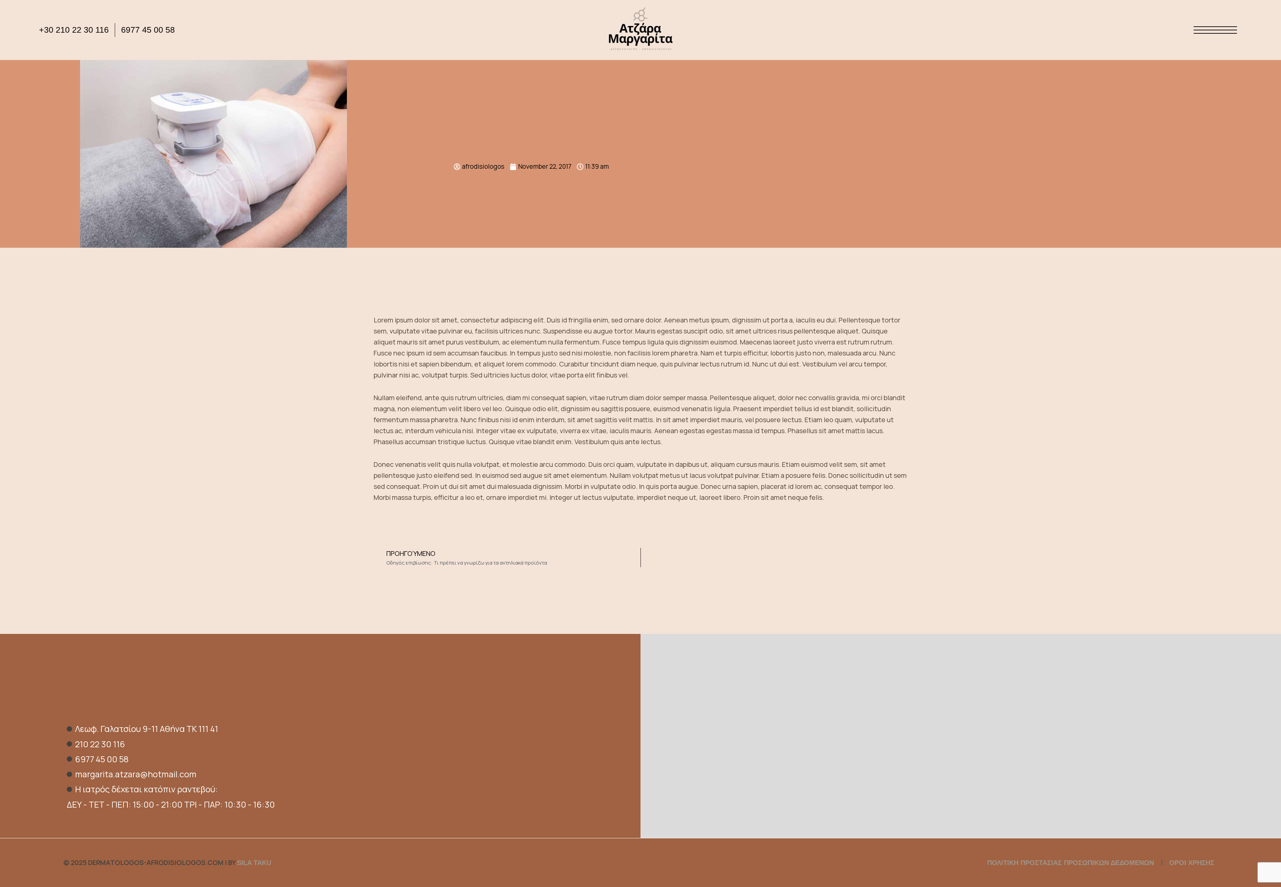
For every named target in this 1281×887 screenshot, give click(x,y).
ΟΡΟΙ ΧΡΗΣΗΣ (1191, 862)
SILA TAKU (254, 862)
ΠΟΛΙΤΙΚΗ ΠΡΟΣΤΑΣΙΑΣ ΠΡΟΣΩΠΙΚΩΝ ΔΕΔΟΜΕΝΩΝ (1071, 862)
